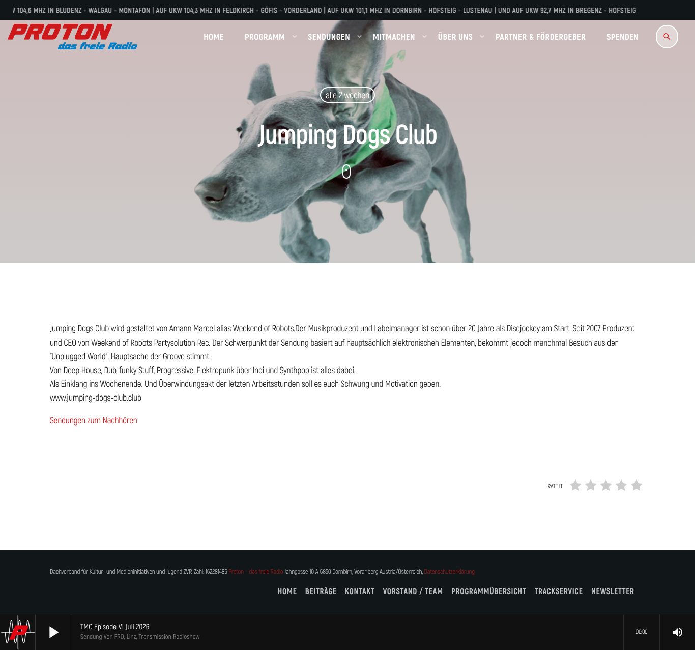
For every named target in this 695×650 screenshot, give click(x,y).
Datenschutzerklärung (449, 572)
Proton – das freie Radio (255, 572)
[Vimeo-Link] (72, 36)
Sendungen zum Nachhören (93, 420)
